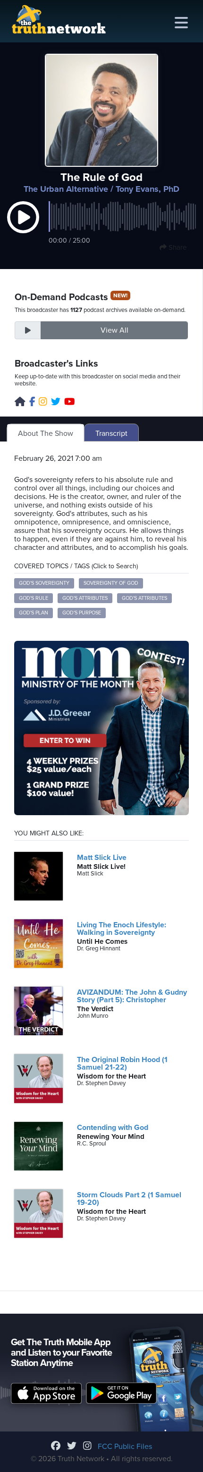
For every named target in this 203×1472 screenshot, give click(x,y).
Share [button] (176, 247)
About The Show (45, 433)
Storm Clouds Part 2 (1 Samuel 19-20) (129, 1198)
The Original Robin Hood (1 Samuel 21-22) (122, 1063)
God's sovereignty (44, 583)
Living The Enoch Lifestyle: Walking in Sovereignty (121, 928)
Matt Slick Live (102, 857)
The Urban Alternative (66, 189)
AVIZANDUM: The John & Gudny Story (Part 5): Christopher (132, 996)
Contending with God (112, 1127)
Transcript (111, 433)
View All (114, 330)
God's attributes (85, 598)
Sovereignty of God (111, 583)
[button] (23, 227)
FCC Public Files (125, 1446)
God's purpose (81, 613)
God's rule (33, 598)
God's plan (33, 613)
